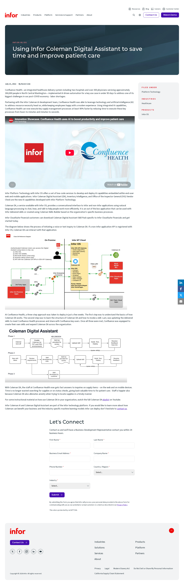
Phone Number (55, 466)
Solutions (100, 547)
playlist (106, 399)
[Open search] (133, 14)
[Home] (11, 14)
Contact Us (151, 15)
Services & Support (64, 15)
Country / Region (101, 466)
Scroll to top (171, 530)
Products (37, 15)
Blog (147, 9)
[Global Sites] (139, 14)
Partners (80, 15)
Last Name (98, 439)
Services (99, 553)
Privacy (98, 568)
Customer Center (172, 9)
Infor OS (145, 114)
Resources (136, 9)
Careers (158, 9)
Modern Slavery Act (121, 568)
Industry (53, 480)
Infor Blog (20, 42)
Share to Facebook (181, 289)
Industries (25, 15)
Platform (48, 15)
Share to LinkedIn (181, 283)
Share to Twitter (181, 295)
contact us (122, 408)
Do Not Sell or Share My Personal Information (153, 568)
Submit (55, 495)
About (89, 15)
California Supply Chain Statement (109, 573)
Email (181, 301)
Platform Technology (151, 92)
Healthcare (146, 103)
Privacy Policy (122, 505)
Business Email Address (59, 453)
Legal (107, 568)
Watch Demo (170, 15)
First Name (54, 439)
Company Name (100, 453)
